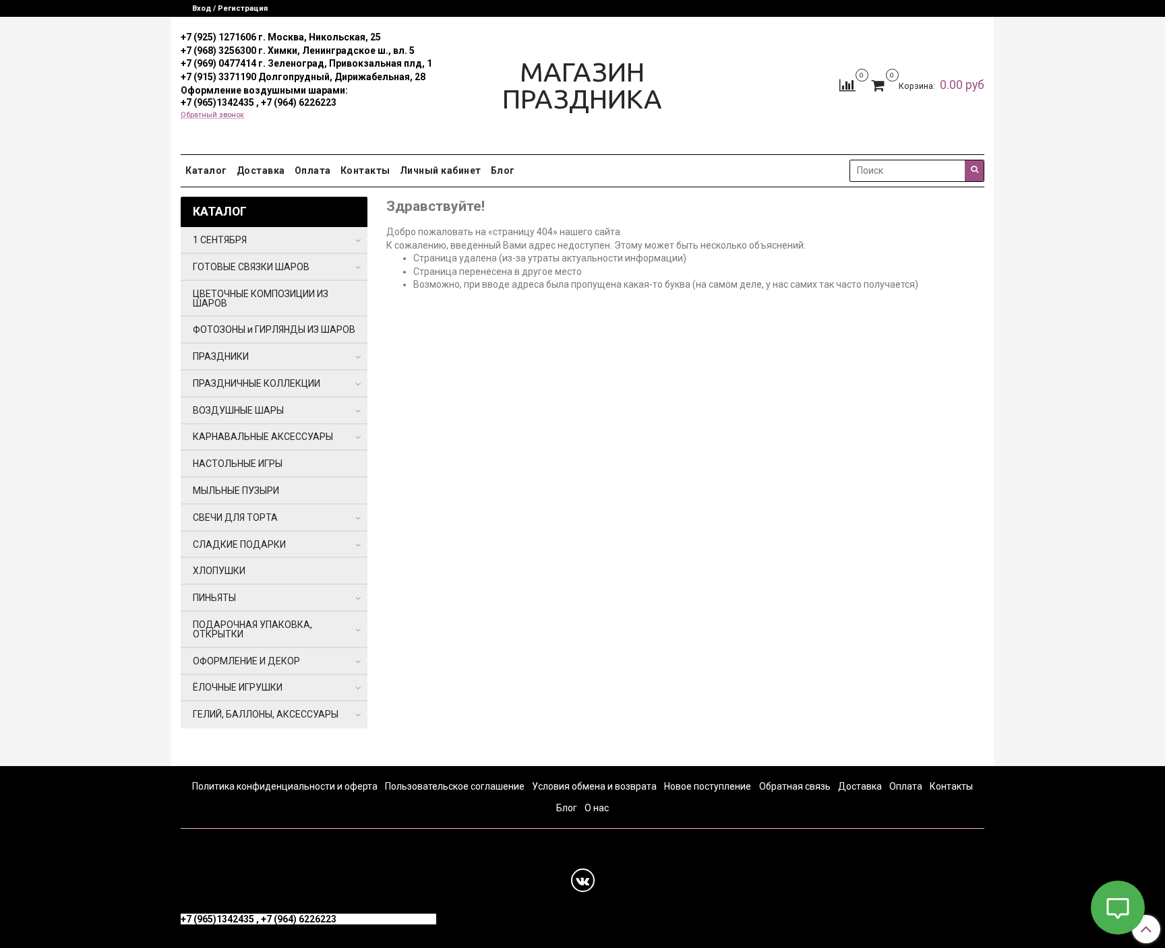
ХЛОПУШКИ (219, 570)
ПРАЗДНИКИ (221, 356)
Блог (503, 170)
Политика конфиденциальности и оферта (285, 786)
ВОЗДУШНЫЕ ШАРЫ (238, 410)
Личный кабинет (440, 170)
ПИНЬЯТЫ (214, 597)
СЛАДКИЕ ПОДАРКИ (239, 544)
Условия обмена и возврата (594, 786)
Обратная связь (795, 786)
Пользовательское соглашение (455, 786)
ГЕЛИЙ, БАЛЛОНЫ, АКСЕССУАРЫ (265, 714)
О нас (597, 807)
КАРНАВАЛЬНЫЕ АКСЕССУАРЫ (263, 436)
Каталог (206, 170)
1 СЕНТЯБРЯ (220, 239)
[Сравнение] (847, 85)
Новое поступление (707, 786)
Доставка (261, 170)
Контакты (365, 170)
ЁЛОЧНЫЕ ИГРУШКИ (237, 687)
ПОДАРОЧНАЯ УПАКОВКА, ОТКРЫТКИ (252, 629)
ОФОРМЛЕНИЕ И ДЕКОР (246, 661)
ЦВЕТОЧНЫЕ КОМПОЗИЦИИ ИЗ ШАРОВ (260, 298)
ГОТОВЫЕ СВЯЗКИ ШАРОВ (251, 266)
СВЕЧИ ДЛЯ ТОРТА (235, 517)
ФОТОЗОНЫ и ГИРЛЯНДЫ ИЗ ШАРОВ (274, 329)
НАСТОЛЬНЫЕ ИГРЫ (237, 463)
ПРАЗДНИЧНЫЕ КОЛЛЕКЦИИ (256, 383)
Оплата (313, 170)
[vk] (583, 880)
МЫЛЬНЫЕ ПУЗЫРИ (236, 490)
